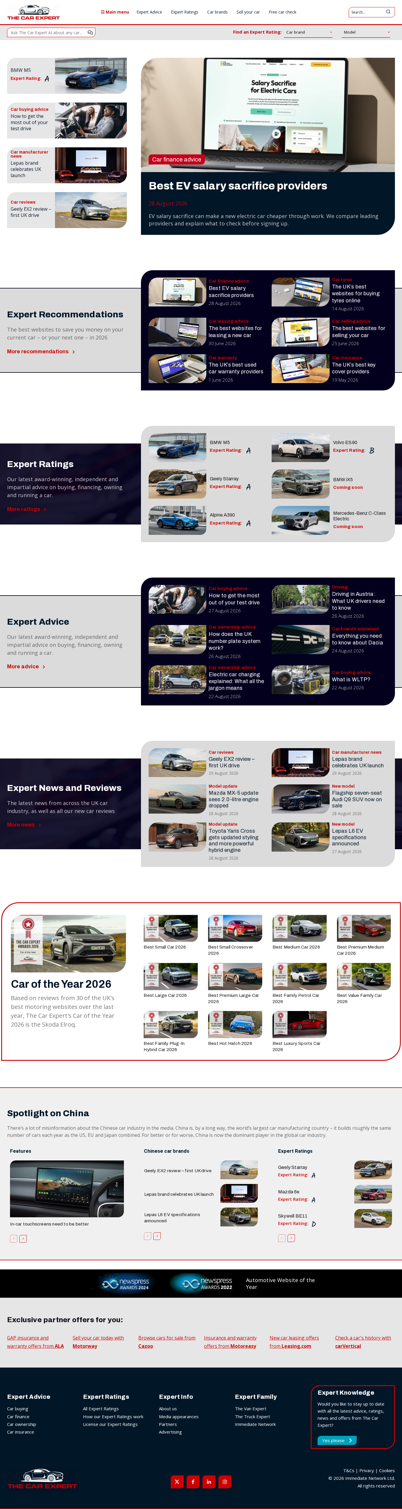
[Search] (388, 12)
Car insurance (347, 358)
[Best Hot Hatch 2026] (235, 1024)
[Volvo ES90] (301, 447)
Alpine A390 (222, 514)
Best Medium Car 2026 (296, 947)
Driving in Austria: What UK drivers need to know (358, 601)
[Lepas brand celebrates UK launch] (91, 165)
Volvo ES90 (345, 442)
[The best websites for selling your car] (301, 332)
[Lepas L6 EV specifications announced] (301, 836)
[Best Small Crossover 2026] (235, 928)
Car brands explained (355, 629)
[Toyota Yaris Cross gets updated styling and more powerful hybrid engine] (178, 836)
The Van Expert (250, 1408)
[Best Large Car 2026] (171, 976)
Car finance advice (176, 159)
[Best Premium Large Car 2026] (235, 976)
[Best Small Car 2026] (171, 928)
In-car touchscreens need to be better (49, 1224)
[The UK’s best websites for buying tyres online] (301, 292)
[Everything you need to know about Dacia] (301, 639)
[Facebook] (193, 1481)
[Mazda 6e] (373, 1194)
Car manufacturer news (29, 154)
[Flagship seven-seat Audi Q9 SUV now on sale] (301, 798)
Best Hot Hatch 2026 (230, 1043)
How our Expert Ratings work (113, 1416)
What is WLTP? (351, 679)
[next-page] (23, 1239)
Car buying (17, 1408)
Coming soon (348, 487)
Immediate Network (255, 1424)
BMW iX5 (343, 479)
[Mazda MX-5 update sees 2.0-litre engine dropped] (178, 798)
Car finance (18, 1416)
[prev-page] (13, 1239)
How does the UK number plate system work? (234, 641)
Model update (223, 786)
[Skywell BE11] (373, 1218)
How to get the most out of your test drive (29, 122)
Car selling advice (351, 321)
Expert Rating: (26, 79)
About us (168, 1408)
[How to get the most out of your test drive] (91, 120)
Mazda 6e (289, 1191)
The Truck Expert (252, 1416)
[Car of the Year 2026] (68, 943)
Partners (168, 1424)
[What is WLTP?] (301, 679)
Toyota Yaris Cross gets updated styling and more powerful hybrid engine (233, 840)
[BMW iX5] (301, 483)
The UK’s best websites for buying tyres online (356, 294)
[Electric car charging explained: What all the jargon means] (178, 679)
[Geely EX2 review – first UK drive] (91, 210)
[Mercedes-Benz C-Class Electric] (301, 520)
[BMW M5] (91, 76)
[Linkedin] (208, 1481)
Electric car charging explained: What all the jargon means (236, 681)
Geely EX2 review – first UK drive (31, 212)
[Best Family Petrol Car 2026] (300, 976)
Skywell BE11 (293, 1215)
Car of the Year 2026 (61, 984)
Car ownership (21, 1424)
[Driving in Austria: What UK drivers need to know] (301, 599)
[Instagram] (224, 1481)
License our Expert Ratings (110, 1424)
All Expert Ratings (101, 1408)
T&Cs (348, 1470)
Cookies (387, 1470)
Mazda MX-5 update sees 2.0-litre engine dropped (233, 799)
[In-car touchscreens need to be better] (67, 1188)
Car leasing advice (229, 321)
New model (343, 786)
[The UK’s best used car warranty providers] (178, 368)
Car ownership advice (232, 627)
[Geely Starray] (178, 483)
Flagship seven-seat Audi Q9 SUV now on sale (357, 799)
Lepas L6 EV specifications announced (349, 837)
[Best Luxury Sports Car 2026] (300, 1024)
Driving (339, 587)
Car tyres (342, 280)
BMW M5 (21, 70)
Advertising (170, 1432)
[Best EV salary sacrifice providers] (268, 115)
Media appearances (179, 1416)
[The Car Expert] (33, 12)
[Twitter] (177, 1481)
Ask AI (90, 32)
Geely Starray (224, 478)
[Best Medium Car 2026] (300, 928)
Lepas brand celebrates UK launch (26, 169)
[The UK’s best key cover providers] (301, 368)
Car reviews (23, 202)
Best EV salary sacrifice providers (238, 186)
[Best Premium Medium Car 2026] (364, 928)
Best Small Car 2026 (165, 947)
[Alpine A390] (178, 520)
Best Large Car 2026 (165, 995)
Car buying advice (30, 110)
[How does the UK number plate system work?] (178, 639)
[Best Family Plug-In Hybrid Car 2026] (171, 1024)
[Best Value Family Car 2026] (364, 976)
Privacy (366, 1470)
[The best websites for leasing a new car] (178, 332)
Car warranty (223, 358)
